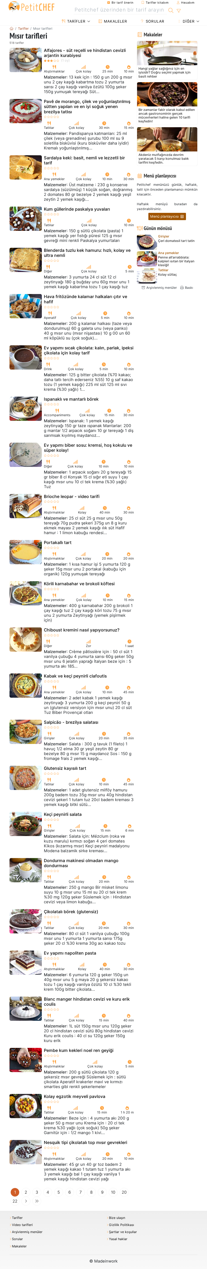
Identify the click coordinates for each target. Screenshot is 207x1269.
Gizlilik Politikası (121, 1225)
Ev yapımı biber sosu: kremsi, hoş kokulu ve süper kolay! (88, 448)
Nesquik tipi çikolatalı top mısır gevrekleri (85, 1142)
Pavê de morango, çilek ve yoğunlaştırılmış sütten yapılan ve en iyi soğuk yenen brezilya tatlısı (87, 106)
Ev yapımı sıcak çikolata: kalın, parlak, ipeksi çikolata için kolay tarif (88, 350)
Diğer (188, 21)
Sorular (154, 21)
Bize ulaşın (117, 1218)
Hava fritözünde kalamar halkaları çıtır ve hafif (85, 299)
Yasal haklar (118, 1239)
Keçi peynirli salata (63, 814)
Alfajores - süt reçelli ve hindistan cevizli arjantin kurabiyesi (85, 53)
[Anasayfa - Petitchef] (12, 28)
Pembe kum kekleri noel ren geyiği (78, 1050)
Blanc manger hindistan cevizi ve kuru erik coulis (87, 1002)
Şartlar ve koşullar (123, 1232)
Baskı (188, 288)
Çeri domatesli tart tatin (176, 241)
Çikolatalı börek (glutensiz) (71, 911)
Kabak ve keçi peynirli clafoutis (75, 676)
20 (124, 1192)
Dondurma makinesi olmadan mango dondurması (81, 863)
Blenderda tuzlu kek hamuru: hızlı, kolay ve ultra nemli (87, 253)
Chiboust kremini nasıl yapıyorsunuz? (81, 629)
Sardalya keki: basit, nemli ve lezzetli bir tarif (84, 160)
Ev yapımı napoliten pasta (70, 953)
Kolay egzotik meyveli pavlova (74, 1096)
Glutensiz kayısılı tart (65, 768)
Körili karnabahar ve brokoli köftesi (79, 583)
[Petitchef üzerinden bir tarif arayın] (171, 10)
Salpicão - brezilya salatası (71, 722)
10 (113, 1192)
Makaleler (115, 21)
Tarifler (76, 21)
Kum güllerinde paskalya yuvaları (77, 209)
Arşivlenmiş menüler (161, 288)
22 (15, 1201)
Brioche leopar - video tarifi (71, 496)
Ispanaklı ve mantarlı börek (71, 399)
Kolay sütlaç (167, 274)
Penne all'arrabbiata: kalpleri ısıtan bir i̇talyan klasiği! (176, 261)
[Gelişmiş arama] (178, 11)
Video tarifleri (22, 1225)
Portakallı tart (58, 542)
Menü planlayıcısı (165, 216)
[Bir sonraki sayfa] (25, 1201)
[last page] (36, 1201)
